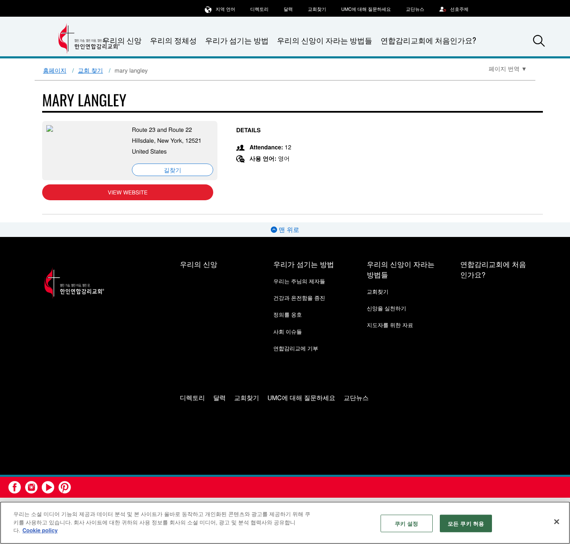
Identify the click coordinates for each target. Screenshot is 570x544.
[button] (539, 41)
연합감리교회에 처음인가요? (428, 40)
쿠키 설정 (407, 523)
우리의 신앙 (198, 264)
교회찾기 (317, 9)
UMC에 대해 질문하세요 (366, 9)
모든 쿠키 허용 (466, 523)
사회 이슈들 (287, 331)
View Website (127, 192)
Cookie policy (40, 530)
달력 (288, 9)
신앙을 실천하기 (386, 308)
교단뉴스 (415, 9)
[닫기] (556, 522)
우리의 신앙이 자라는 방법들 (324, 40)
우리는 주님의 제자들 (299, 281)
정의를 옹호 (287, 314)
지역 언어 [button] (225, 9)
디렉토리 (259, 9)
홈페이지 (54, 70)
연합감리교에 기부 (295, 348)
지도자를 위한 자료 (390, 325)
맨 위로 (288, 229)
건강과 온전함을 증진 (299, 298)
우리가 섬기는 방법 (236, 40)
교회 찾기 (90, 70)
